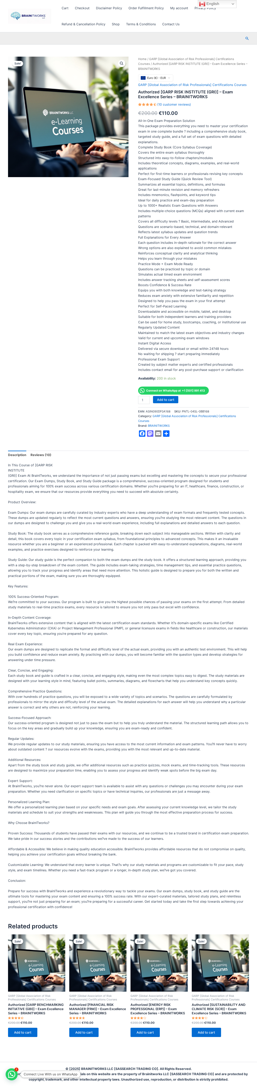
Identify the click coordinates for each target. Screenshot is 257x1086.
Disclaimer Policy (109, 8)
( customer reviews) (174, 104)
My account (179, 8)
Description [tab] (17, 455)
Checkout (82, 8)
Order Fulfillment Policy (146, 8)
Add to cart (165, 400)
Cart (65, 8)
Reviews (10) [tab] (41, 455)
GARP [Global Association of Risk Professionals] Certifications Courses (192, 85)
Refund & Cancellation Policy (83, 24)
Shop (116, 24)
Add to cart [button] (22, 1032)
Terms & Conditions (141, 24)
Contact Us (170, 24)
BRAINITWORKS (159, 425)
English (212, 4)
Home (142, 59)
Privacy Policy (205, 8)
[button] (247, 38)
